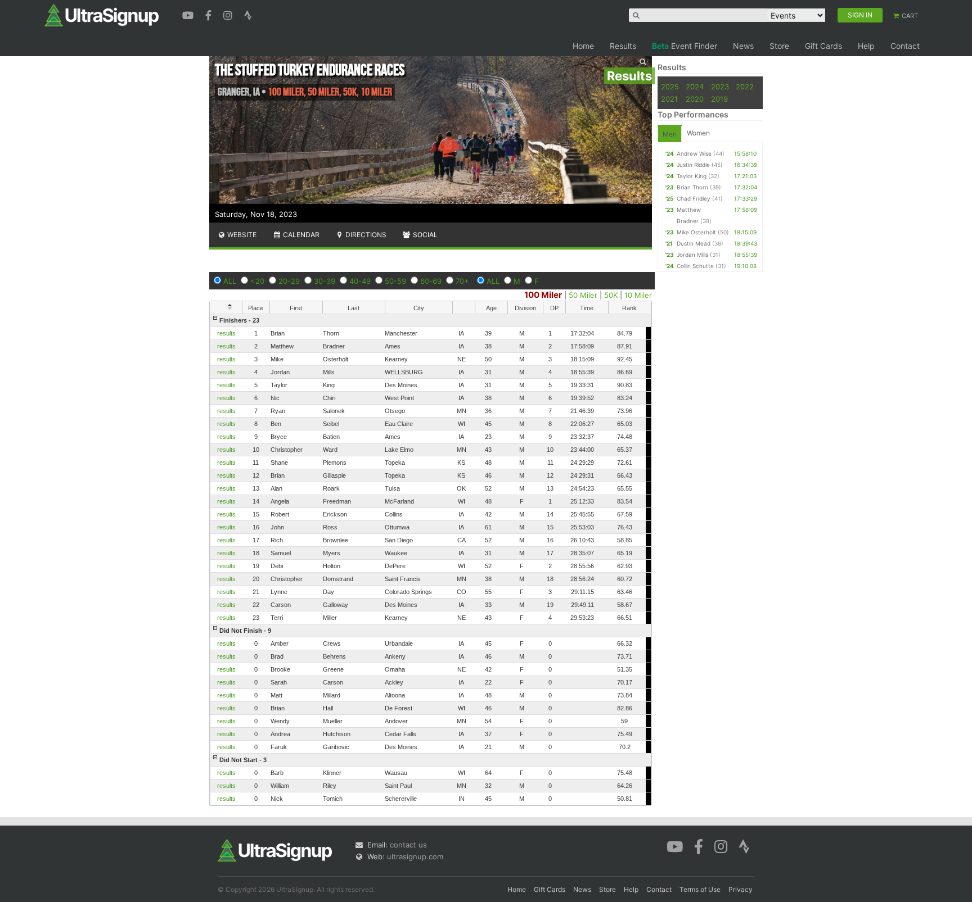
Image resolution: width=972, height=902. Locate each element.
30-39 (324, 281)
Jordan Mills (692, 254)
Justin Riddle (693, 164)
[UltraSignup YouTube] (189, 14)
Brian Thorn (692, 187)
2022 (745, 86)
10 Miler (638, 295)
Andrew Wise (694, 153)
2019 (719, 98)
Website (241, 234)
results (226, 333)
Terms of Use (700, 889)
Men (670, 134)
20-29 (289, 281)
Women (698, 133)
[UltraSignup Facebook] (210, 14)
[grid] (430, 559)
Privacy (740, 889)
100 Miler (543, 294)
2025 (670, 86)
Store (779, 46)
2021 (669, 98)
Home (583, 46)
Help (866, 46)
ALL (229, 281)
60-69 (431, 281)
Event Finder (684, 46)
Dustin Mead (693, 243)
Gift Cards (823, 46)
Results (623, 46)
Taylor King (691, 176)
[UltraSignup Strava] (248, 14)
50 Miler (583, 295)
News (743, 46)
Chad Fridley (693, 198)
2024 (695, 86)
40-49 (360, 281)
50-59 (395, 281)
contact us (408, 844)
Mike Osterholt (696, 232)
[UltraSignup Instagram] (229, 14)
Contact (905, 46)
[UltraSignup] (101, 14)
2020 (695, 98)
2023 (720, 86)
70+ (462, 281)
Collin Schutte (695, 265)
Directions (365, 234)
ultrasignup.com (415, 856)
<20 (257, 281)
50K (611, 295)
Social (424, 234)
